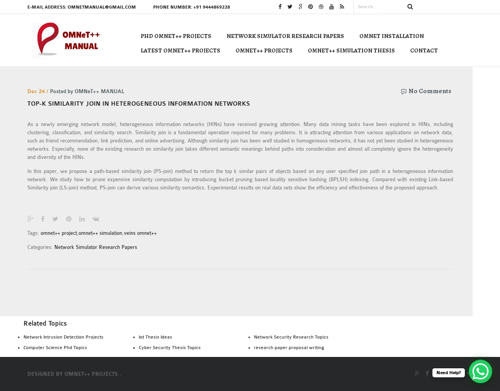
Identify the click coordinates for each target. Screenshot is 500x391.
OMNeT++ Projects (264, 50)
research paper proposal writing (289, 347)
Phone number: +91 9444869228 (191, 7)
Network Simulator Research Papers (285, 36)
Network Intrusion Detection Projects (63, 337)
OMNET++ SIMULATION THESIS (351, 50)
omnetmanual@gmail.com (102, 7)
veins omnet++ (140, 233)
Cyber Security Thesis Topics (170, 347)
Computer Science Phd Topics (55, 347)
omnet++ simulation (100, 233)
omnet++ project (59, 233)
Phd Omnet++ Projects (176, 36)
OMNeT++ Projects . (92, 374)
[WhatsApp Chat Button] (480, 371)
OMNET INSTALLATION (391, 36)
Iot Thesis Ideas (155, 337)
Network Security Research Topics (291, 337)
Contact (424, 50)
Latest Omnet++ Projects (180, 50)
